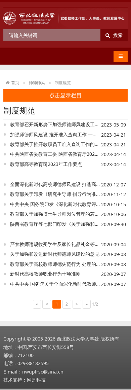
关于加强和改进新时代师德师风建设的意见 (54, 254)
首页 (15, 82)
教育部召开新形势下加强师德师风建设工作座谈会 (62, 124)
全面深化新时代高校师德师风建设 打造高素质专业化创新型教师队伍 (69, 184)
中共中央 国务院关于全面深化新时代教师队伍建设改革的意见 (69, 284)
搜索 (118, 35)
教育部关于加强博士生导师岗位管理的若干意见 (59, 214)
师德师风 (37, 82)
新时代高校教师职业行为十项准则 (45, 274)
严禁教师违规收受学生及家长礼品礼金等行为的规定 (64, 244)
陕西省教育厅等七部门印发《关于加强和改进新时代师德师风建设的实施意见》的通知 (69, 224)
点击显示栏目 (65, 95)
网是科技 (36, 380)
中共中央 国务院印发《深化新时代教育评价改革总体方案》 (69, 204)
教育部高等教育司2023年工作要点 (46, 164)
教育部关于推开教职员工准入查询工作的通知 (57, 144)
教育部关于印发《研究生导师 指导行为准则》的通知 (65, 194)
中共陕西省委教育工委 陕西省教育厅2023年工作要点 (65, 154)
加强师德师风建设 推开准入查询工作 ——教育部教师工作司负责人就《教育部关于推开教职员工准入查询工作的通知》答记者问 (69, 134)
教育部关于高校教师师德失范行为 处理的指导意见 (62, 264)
